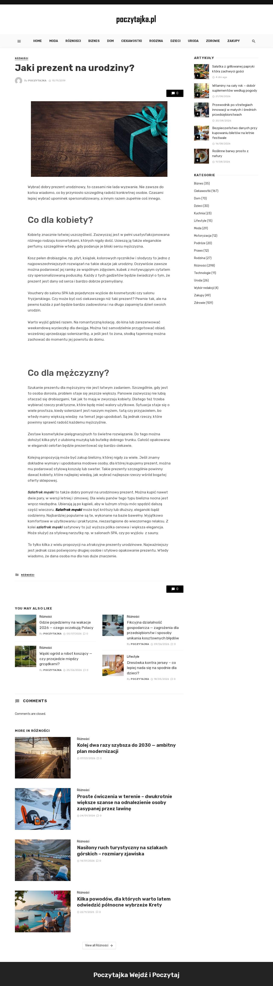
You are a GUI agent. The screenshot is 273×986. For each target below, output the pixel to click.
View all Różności (96, 945)
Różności (73, 41)
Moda (53, 41)
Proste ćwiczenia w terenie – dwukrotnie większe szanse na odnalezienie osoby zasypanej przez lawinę (124, 802)
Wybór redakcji (204, 288)
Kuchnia (199, 213)
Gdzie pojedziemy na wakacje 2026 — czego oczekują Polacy (66, 625)
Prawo (198, 250)
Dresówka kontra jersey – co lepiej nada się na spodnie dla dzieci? (152, 667)
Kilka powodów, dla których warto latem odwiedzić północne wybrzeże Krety (124, 902)
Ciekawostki (131, 41)
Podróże (199, 243)
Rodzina (156, 41)
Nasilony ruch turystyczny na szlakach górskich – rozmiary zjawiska (122, 850)
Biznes (94, 41)
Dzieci (175, 41)
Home (37, 41)
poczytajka (37, 80)
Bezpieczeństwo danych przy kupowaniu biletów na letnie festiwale (234, 133)
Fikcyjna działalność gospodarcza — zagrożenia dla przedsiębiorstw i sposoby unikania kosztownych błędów (153, 630)
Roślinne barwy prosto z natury (230, 153)
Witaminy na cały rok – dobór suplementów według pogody (234, 88)
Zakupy (233, 41)
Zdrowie (213, 41)
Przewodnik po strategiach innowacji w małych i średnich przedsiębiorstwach (234, 110)
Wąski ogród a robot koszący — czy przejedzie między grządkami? (65, 658)
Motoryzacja (202, 236)
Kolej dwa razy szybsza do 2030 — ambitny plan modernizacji (126, 748)
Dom (110, 41)
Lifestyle (133, 657)
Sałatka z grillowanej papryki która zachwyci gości (233, 69)
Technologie (202, 273)
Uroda (193, 41)
